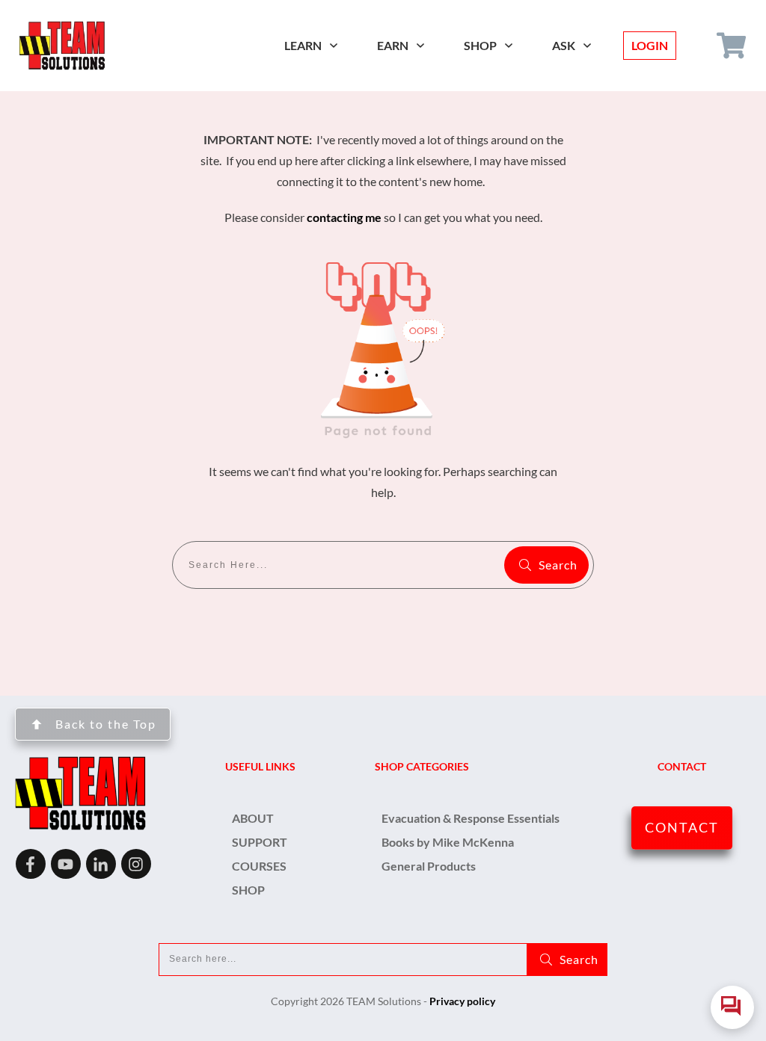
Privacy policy (462, 1001)
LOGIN (649, 45)
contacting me (344, 217)
